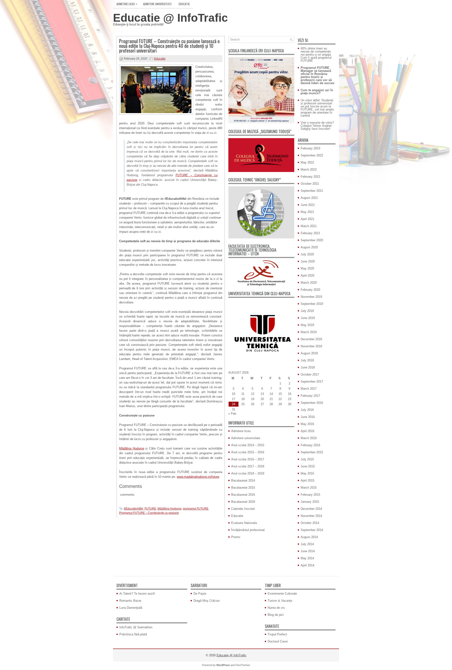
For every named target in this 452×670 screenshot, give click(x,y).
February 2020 (310, 289)
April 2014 (307, 565)
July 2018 (307, 360)
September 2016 (312, 402)
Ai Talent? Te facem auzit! (137, 593)
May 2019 (307, 325)
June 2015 (308, 466)
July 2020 (307, 254)
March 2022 (309, 169)
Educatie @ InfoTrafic (170, 18)
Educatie (184, 4)
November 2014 (311, 516)
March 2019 (309, 332)
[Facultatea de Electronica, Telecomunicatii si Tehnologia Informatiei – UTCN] (261, 273)
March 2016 (309, 438)
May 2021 (307, 212)
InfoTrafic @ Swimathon (135, 627)
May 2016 (307, 424)
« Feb (232, 413)
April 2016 (307, 431)
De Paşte (200, 593)
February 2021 (310, 233)
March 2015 (309, 487)
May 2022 (307, 162)
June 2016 (308, 417)
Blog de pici (276, 615)
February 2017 (310, 395)
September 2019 (312, 304)
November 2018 (311, 346)
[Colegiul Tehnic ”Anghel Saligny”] (261, 212)
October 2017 (310, 374)
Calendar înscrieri (243, 509)
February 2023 (310, 148)
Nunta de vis (276, 607)
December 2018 (311, 339)
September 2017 (312, 381)
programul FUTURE (195, 508)
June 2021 (308, 205)
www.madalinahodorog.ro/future (198, 476)
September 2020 (312, 240)
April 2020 (307, 275)
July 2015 (307, 459)
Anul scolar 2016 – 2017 (247, 459)
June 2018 (308, 367)
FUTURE (150, 508)
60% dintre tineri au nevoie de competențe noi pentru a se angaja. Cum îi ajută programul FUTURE (316, 54)
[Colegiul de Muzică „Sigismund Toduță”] (261, 155)
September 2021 (312, 190)
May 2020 (307, 268)
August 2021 (309, 198)
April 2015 (307, 480)
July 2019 (307, 311)
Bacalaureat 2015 (243, 487)
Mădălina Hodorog (131, 448)
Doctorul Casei (278, 641)
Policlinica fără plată (133, 634)
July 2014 (307, 544)
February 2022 (310, 176)
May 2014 (307, 558)
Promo (235, 537)
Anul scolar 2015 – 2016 (247, 452)
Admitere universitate (157, 4)
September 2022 (312, 155)
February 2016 (310, 445)
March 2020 (309, 282)
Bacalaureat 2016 (243, 494)
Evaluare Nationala (244, 523)
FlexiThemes (242, 665)
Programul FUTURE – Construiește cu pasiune (149, 513)
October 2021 (310, 183)
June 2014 (308, 551)
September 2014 (312, 530)
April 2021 (307, 219)
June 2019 (308, 318)
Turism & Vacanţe (280, 600)
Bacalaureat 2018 (243, 501)
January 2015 (310, 501)
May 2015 (307, 473)
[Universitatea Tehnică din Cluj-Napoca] (261, 333)
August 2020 (309, 247)
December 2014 (311, 509)
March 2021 (309, 226)
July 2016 (307, 410)
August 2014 (309, 537)
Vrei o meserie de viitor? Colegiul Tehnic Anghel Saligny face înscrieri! (317, 126)
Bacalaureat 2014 (243, 480)
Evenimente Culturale (282, 593)
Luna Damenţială (130, 607)
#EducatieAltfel (133, 508)
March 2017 (309, 388)
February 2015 (310, 494)
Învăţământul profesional (248, 530)
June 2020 (308, 261)
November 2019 (311, 296)
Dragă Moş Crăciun (207, 600)
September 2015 (312, 452)
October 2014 (310, 523)
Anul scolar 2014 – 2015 (247, 445)
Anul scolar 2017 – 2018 (247, 466)
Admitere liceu (127, 4)
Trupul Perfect (277, 634)
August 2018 (309, 353)
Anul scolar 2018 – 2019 (247, 473)
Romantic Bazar (130, 600)
